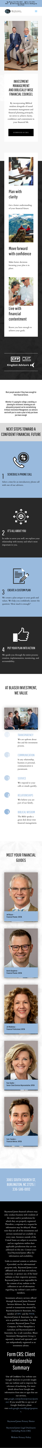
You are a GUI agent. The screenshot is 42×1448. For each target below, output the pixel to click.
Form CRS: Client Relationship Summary (21, 1361)
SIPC (19, 1314)
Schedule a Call (21, 133)
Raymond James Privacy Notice (21, 1421)
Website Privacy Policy (21, 1437)
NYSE (31, 1314)
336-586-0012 (21, 1189)
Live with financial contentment (18, 313)
